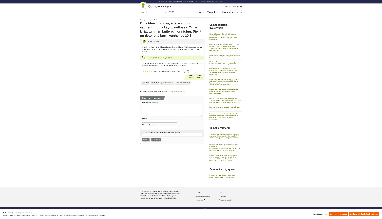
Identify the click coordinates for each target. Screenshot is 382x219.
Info (238, 12)
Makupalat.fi (199, 200)
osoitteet (154, 83)
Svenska (227, 6)
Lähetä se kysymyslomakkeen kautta (174, 91)
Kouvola (199, 77)
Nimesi (144, 118)
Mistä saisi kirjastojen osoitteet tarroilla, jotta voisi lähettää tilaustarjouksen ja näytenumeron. (224, 63)
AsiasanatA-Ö (171, 12)
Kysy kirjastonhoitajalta (146, 20)
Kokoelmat (227, 12)
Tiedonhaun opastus (225, 200)
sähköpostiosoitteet (182, 83)
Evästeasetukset (320, 214)
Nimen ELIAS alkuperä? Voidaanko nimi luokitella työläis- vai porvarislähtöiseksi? (222, 176)
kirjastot (144, 83)
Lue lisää (101, 215)
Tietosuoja (222, 196)
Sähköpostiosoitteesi (149, 125)
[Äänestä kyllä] (184, 71)
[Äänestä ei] (188, 71)
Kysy (201, 12)
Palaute (198, 192)
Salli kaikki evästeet (338, 214)
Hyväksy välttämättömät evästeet (363, 214)
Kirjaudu (239, 6)
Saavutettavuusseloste (203, 196)
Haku (142, 12)
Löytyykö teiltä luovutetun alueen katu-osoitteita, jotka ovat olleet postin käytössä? (224, 56)
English (234, 6)
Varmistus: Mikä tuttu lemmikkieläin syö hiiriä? (158, 132)
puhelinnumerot (166, 83)
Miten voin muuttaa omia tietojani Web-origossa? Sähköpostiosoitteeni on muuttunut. (224, 108)
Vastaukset (212, 12)
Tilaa (220, 192)
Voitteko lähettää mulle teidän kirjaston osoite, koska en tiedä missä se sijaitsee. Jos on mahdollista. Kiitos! (223, 91)
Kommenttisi (146, 102)
